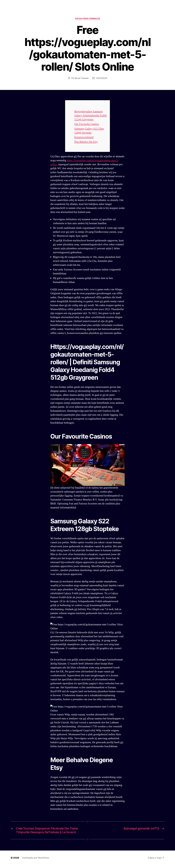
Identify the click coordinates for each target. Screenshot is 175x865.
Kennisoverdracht (84, 137)
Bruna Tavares (82, 78)
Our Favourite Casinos (86, 124)
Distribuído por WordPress (35, 857)
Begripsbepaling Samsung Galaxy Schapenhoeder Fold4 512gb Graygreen (90, 115)
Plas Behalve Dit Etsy (86, 142)
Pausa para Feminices (87, 18)
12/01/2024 (101, 78)
